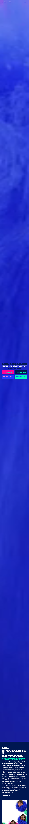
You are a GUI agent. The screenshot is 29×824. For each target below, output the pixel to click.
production (21, 372)
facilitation (8, 376)
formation (20, 376)
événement (8, 372)
